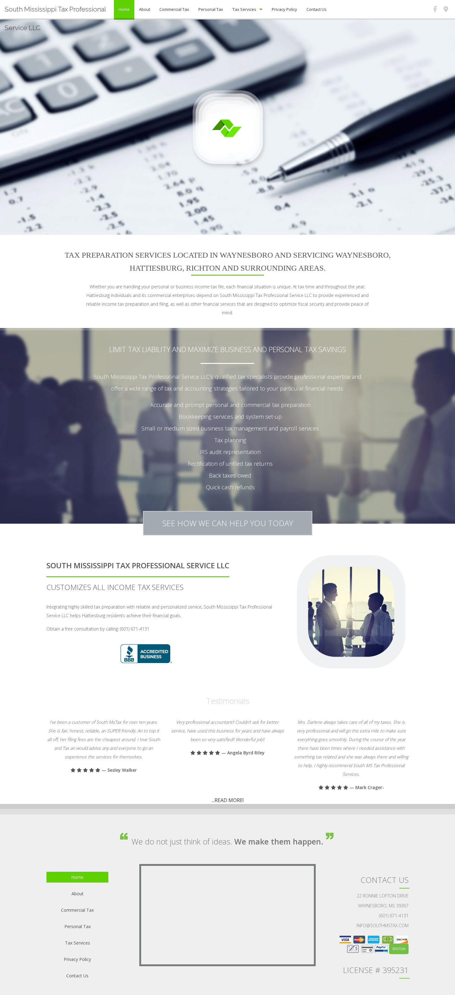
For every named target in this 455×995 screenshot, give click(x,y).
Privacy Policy (284, 9)
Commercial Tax (174, 9)
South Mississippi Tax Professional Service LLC (55, 18)
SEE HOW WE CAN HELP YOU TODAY (227, 523)
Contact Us (316, 9)
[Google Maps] (445, 10)
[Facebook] (435, 10)
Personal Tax (210, 9)
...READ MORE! (228, 800)
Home (124, 9)
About (144, 9)
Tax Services (244, 9)
